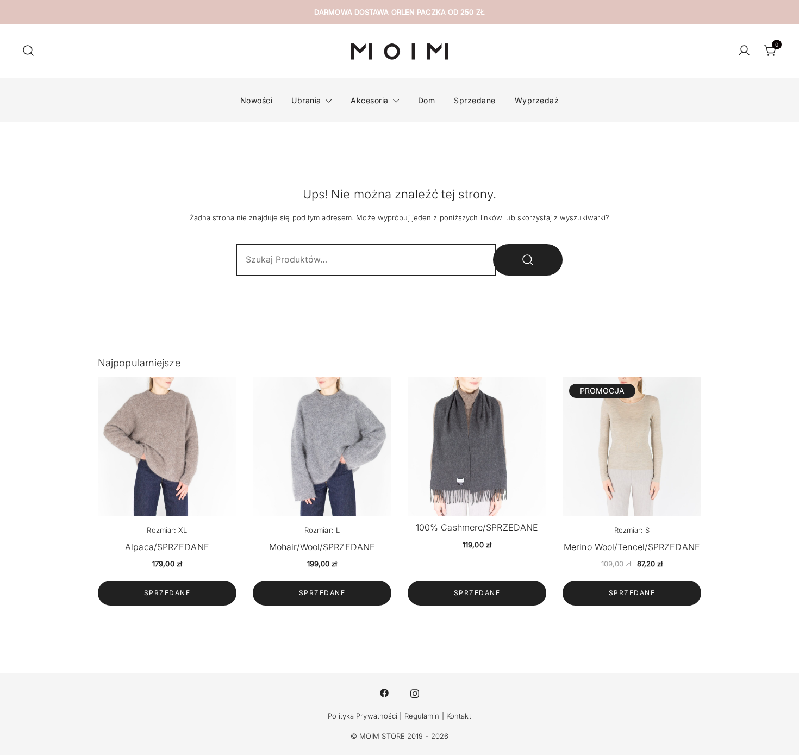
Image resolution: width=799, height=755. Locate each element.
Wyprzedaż (537, 100)
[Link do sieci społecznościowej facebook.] (384, 692)
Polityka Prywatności (362, 716)
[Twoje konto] (744, 51)
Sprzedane (475, 100)
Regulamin (422, 716)
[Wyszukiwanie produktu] (28, 51)
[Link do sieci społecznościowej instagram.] (414, 692)
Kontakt (458, 716)
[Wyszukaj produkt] (528, 260)
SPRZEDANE (167, 593)
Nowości (256, 100)
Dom (426, 100)
